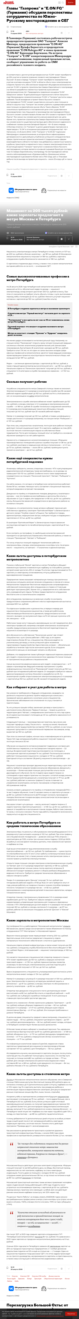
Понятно (71, 1314)
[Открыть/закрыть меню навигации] (59, 2)
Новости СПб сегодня (39, 1276)
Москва (67, 1278)
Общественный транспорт (53, 1278)
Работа (9, 1281)
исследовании (34, 1226)
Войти (70, 3)
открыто (66, 926)
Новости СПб (24, 1276)
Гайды (17, 1281)
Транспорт (37, 1278)
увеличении (55, 1246)
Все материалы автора (34, 33)
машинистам (63, 1097)
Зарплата (21, 1278)
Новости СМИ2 (13, 198)
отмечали (21, 1157)
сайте (31, 396)
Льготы (10, 1080)
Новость (15, 1276)
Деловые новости (54, 1276)
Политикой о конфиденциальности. (50, 1316)
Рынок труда (11, 1278)
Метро (29, 1278)
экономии (26, 1178)
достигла (38, 1237)
